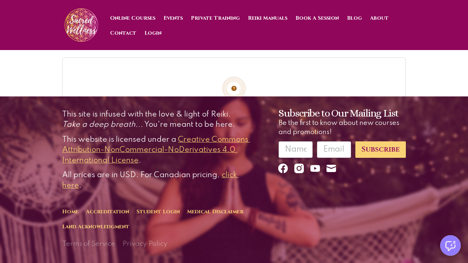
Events (173, 18)
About (379, 18)
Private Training (215, 18)
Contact (123, 33)
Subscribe (380, 149)
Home (70, 211)
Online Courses (132, 18)
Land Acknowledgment (95, 226)
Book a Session (317, 18)
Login (153, 33)
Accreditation (107, 211)
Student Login (158, 211)
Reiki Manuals (267, 18)
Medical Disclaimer (215, 211)
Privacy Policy (144, 243)
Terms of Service (88, 243)
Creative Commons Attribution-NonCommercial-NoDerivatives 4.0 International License (156, 150)
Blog (354, 18)
